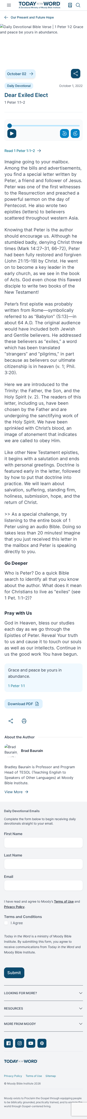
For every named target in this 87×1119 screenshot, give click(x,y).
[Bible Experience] (70, 5)
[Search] (78, 5)
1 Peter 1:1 (16, 686)
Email (8, 876)
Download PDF (20, 704)
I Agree (17, 923)
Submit (14, 972)
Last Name (13, 855)
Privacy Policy (14, 907)
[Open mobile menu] (9, 5)
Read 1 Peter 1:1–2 (19, 150)
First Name (13, 834)
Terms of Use (64, 901)
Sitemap (51, 1076)
